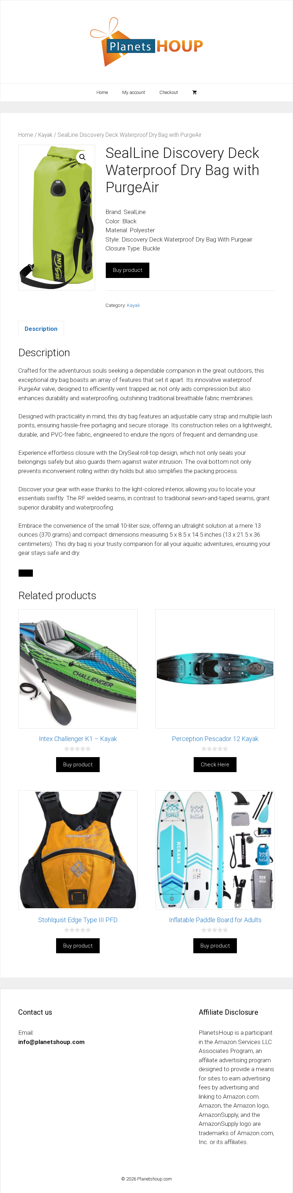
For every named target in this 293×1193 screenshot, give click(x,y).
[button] (82, 157)
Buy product (127, 270)
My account (133, 92)
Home (102, 92)
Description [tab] (41, 328)
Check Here (215, 764)
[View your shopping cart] (194, 92)
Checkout (168, 92)
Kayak (45, 134)
